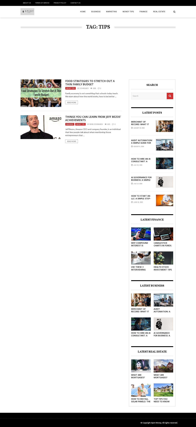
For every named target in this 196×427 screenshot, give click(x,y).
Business (95, 12)
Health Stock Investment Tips (163, 268)
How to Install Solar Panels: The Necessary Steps (141, 401)
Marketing (111, 12)
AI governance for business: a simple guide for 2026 (141, 180)
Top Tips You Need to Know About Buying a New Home (162, 403)
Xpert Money (156, 423)
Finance (144, 12)
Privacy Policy (60, 3)
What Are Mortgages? (138, 376)
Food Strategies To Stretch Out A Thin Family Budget (90, 82)
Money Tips (128, 12)
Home (83, 12)
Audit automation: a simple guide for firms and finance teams (142, 144)
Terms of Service (42, 3)
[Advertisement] (98, 58)
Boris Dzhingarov (96, 124)
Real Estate (159, 12)
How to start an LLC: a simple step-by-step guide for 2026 (141, 200)
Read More (71, 102)
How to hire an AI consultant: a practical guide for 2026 (142, 162)
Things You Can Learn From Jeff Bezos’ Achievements (93, 118)
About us (27, 3)
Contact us (75, 3)
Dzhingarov (84, 88)
